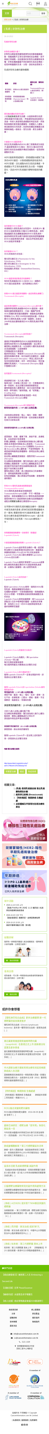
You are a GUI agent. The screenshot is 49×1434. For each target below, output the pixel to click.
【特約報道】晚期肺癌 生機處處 (19, 1091)
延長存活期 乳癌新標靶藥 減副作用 (21, 1166)
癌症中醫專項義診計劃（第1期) (18, 925)
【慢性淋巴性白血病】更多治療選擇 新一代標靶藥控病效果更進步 (25, 1019)
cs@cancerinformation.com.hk (26, 1338)
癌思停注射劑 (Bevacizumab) (29, 794)
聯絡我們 (35, 1322)
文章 (13, 1314)
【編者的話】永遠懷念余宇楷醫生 (17, 1294)
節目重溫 (35, 1314)
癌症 (22, 771)
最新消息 (13, 1326)
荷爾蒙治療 (14, 501)
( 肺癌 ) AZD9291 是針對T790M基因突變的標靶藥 (25, 1205)
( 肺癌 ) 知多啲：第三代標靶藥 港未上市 (23, 1244)
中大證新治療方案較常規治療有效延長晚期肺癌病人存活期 (24, 1069)
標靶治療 (7, 20)
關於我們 (35, 1318)
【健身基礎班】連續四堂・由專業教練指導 (23, 918)
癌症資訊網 (13, 1310)
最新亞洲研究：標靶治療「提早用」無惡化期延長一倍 (24, 1127)
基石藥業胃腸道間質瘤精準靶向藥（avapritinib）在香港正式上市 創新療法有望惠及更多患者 (24, 1044)
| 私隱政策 (16, 1420)
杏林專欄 (13, 1322)
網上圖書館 (35, 1310)
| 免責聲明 (33, 1420)
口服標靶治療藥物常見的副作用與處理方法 (24, 1186)
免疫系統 (12, 116)
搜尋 (43, 13)
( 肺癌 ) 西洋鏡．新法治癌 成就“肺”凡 (21, 1226)
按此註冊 (13, 994)
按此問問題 (14, 960)
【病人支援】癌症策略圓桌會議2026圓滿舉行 (22, 1301)
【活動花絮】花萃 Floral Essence (17, 1288)
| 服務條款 (25, 1420)
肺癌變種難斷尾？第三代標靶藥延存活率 (23, 1146)
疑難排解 (13, 1318)
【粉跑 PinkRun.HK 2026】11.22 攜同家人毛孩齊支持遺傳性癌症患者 (24, 909)
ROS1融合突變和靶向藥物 (17, 1108)
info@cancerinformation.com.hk (26, 1334)
